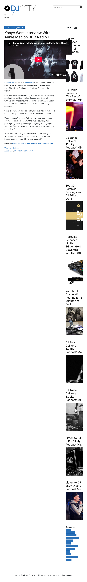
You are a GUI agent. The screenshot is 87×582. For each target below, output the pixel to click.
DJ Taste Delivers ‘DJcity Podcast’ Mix (74, 395)
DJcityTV (69, 541)
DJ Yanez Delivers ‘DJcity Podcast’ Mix (74, 142)
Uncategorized (72, 557)
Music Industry (16, 148)
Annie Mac (29, 82)
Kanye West (9, 82)
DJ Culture (70, 532)
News (6, 17)
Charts (68, 530)
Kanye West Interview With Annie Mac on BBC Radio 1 (27, 35)
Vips (6, 148)
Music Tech (70, 549)
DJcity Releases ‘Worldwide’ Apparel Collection (73, 45)
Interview (18, 151)
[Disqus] (29, 186)
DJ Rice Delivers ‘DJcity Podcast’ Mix (74, 347)
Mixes (68, 543)
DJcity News (71, 535)
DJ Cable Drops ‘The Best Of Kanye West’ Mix (32, 143)
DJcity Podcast (72, 538)
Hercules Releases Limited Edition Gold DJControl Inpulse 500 (73, 245)
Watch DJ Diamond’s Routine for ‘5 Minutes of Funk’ (74, 298)
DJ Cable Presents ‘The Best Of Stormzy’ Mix (74, 94)
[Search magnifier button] (81, 7)
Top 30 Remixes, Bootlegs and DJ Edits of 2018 (74, 192)
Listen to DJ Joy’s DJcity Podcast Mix (74, 486)
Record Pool (9, 15)
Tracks (68, 554)
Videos (68, 560)
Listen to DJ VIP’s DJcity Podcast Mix (74, 441)
